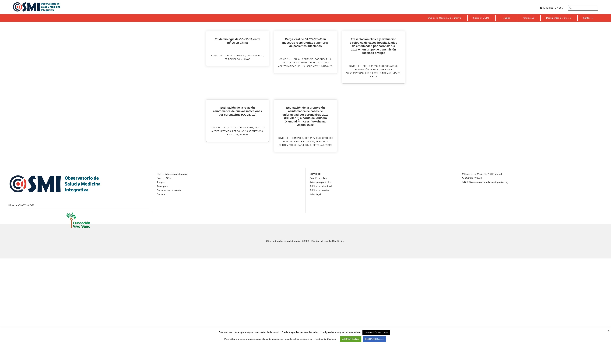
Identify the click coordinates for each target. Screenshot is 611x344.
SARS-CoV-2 (313, 66)
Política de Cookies (325, 339)
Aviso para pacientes (320, 182)
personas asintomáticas (247, 131)
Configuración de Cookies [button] (376, 332)
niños (246, 59)
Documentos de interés (169, 190)
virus (373, 76)
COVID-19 (216, 56)
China (229, 56)
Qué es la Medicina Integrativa (172, 174)
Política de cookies (319, 190)
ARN (365, 66)
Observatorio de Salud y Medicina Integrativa (36, 6)
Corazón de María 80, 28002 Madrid (483, 174)
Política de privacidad (320, 186)
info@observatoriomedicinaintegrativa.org (486, 182)
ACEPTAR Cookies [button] (350, 339)
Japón (310, 141)
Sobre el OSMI (164, 178)
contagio (239, 56)
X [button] (608, 331)
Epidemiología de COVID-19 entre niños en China (237, 41)
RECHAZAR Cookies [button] (374, 339)
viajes (396, 73)
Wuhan (244, 135)
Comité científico (318, 178)
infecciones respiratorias (299, 63)
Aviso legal (315, 194)
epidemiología (233, 59)
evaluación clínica (367, 69)
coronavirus (255, 56)
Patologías (162, 186)
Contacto (161, 194)
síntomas (327, 66)
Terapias (161, 182)
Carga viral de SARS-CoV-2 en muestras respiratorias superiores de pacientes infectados (305, 43)
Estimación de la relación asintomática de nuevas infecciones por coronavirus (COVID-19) (237, 111)
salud (301, 66)
